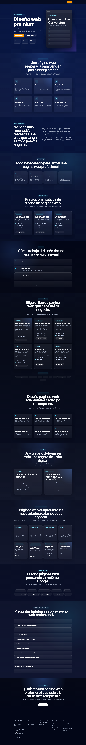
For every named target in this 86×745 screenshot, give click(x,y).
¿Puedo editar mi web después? (22, 648)
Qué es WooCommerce (67, 728)
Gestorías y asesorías (55, 729)
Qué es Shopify (66, 726)
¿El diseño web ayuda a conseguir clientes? (25, 670)
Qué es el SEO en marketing (66, 724)
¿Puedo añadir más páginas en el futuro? (24, 666)
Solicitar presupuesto (19, 35)
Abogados (52, 723)
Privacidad (62, 742)
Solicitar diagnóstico (59, 232)
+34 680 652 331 (18, 737)
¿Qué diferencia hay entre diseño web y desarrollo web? (28, 657)
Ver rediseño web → (39, 364)
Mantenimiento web (32, 724)
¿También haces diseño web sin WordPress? (25, 639)
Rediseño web (41, 726)
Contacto (30, 727)
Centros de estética (54, 727)
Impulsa (17, 2)
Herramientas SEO (66, 730)
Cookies (66, 742)
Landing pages (41, 724)
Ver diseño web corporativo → (21, 365)
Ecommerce (30, 720)
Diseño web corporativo (43, 722)
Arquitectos (53, 730)
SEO (29, 722)
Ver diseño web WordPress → (21, 339)
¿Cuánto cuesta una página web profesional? (25, 621)
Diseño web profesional (43, 720)
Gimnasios (53, 725)
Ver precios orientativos (31, 35)
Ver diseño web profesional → (41, 338)
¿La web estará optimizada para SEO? (24, 630)
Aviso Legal (58, 742)
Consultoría (30, 726)
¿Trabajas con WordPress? (21, 634)
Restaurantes (53, 719)
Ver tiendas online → (59, 364)
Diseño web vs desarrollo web (66, 721)
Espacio (17, 716)
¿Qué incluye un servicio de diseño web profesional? (27, 625)
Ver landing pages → (59, 338)
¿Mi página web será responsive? (23, 643)
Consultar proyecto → (64, 555)
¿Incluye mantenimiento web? (22, 661)
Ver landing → (17, 539)
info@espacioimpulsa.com (20, 733)
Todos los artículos (67, 719)
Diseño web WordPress (43, 719)
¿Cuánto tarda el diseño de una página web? (25, 652)
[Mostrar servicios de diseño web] (44, 2)
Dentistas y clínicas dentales (54, 721)
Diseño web (30, 719)
